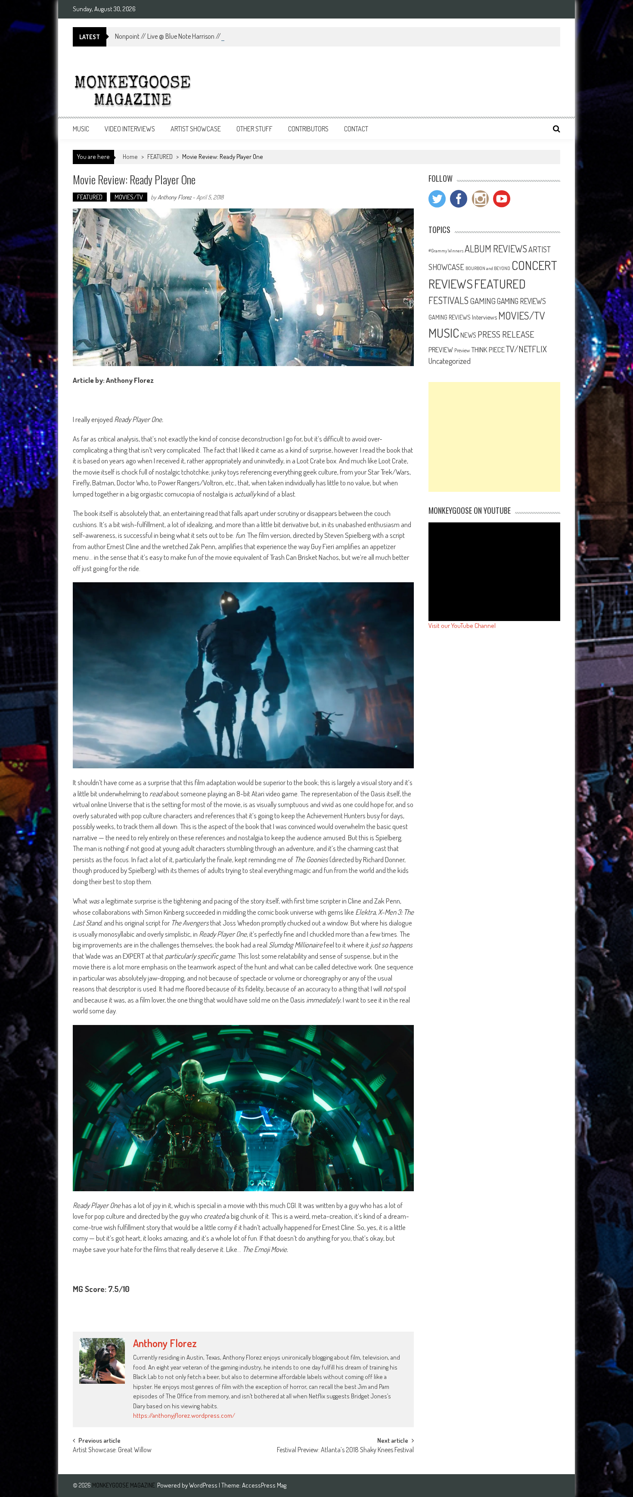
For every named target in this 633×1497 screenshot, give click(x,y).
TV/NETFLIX (526, 348)
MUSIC (81, 128)
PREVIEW (440, 349)
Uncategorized (449, 361)
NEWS (468, 335)
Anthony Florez (174, 197)
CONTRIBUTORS (308, 128)
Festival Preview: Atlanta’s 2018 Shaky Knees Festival (345, 1450)
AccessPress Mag (264, 1485)
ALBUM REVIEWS (496, 248)
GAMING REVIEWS (521, 301)
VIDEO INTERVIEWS (130, 128)
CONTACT (356, 128)
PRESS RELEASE (506, 334)
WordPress (204, 1485)
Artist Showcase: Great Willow (112, 1450)
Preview (462, 350)
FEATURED (160, 156)
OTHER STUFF (254, 128)
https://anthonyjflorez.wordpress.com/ (184, 1415)
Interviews (484, 317)
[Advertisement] (494, 437)
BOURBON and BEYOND (487, 268)
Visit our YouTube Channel (462, 625)
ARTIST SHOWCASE (196, 128)
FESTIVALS (448, 300)
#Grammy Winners (445, 251)
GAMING (483, 300)
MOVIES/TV (129, 197)
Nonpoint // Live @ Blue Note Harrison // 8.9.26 (177, 36)
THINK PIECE (488, 349)
